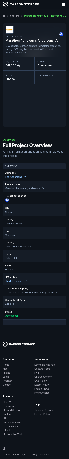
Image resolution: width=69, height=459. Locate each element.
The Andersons (13, 176)
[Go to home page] (21, 4)
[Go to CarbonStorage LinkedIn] (34, 448)
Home (6, 364)
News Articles (41, 392)
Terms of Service (44, 410)
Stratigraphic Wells (13, 434)
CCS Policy (40, 380)
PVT (36, 372)
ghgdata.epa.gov (14, 281)
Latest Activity (42, 384)
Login (6, 376)
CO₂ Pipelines (10, 426)
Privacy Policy (42, 414)
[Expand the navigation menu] (63, 4)
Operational (9, 406)
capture (14, 15)
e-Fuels (7, 430)
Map (5, 368)
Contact (7, 384)
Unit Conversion (43, 376)
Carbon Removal (12, 422)
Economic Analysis (44, 364)
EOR (5, 418)
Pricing (6, 372)
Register (7, 380)
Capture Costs (42, 368)
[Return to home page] (4, 15)
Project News (41, 388)
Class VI (7, 402)
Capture (7, 414)
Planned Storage (12, 410)
